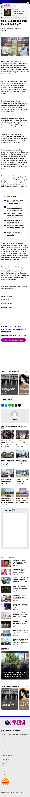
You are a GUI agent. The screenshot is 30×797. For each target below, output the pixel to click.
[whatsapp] (9, 405)
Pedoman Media (6, 747)
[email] (16, 405)
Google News (5, 774)
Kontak (4, 743)
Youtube (4, 770)
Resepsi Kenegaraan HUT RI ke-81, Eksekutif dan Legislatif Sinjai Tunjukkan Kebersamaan (20, 597)
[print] (12, 405)
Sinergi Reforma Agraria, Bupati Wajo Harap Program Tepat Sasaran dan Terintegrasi (15, 201)
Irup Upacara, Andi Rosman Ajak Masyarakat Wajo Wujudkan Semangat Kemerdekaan (20, 571)
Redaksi (4, 740)
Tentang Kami (5, 738)
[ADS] (19, 61)
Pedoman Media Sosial (7, 755)
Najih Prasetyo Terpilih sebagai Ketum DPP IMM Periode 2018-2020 (19, 562)
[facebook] (2, 405)
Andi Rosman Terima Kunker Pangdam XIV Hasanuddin (14, 221)
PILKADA (5, 669)
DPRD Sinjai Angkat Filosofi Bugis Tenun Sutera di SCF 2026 (20, 605)
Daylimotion (5, 772)
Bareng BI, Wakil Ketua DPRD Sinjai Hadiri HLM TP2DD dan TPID (22, 500)
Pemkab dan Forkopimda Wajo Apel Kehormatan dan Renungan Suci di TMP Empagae (20, 588)
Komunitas (5, 768)
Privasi (4, 745)
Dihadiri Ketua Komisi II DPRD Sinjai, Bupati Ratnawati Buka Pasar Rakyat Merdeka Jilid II (7, 443)
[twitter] (4, 2)
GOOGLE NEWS (6, 332)
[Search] (28, 2)
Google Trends (5, 761)
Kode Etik (4, 749)
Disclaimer (5, 753)
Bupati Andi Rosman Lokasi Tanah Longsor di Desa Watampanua (14, 234)
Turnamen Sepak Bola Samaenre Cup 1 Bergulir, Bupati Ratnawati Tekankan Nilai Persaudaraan (15, 227)
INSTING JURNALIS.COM (16, 792)
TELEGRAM (22, 335)
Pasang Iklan (5, 759)
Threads (4, 765)
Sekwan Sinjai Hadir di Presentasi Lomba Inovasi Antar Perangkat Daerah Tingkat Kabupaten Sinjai (20, 614)
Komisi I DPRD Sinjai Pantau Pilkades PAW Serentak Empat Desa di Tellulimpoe (15, 215)
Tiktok (4, 763)
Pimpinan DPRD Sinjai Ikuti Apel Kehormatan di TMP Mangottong (20, 623)
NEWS (4, 399)
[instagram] (7, 2)
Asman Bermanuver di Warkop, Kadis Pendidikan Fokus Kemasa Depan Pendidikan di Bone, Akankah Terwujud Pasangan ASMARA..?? (14, 674)
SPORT (10, 399)
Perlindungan (5, 751)
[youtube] (9, 2)
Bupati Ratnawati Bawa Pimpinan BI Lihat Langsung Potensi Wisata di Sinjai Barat (14, 208)
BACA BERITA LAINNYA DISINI (11, 326)
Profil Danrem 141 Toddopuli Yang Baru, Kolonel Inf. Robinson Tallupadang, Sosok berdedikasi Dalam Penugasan (20, 579)
